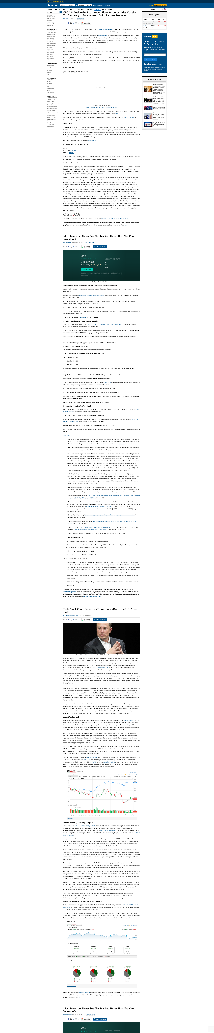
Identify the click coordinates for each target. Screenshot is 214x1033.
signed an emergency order (100, 667)
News (97, 9)
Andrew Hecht (50, 31)
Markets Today (51, 16)
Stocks (50, 9)
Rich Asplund (50, 52)
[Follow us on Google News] (85, 23)
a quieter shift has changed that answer (91, 295)
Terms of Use (147, 69)
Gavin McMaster (51, 42)
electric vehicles (128, 720)
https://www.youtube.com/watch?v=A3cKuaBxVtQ (101, 107)
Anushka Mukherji (84, 992)
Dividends (49, 83)
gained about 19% (109, 762)
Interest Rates (50, 88)
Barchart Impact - (67, 242)
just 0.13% (87, 760)
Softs (48, 74)
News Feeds (50, 25)
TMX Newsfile (50, 124)
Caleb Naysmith (51, 34)
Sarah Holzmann (51, 58)
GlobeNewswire (51, 122)
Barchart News (50, 18)
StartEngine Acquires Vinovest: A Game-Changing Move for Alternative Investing (110, 515)
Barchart (75, 615)
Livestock (49, 70)
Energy (49, 67)
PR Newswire (50, 126)
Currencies (80, 9)
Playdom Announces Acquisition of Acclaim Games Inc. (98, 527)
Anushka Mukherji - (68, 615)
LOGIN (151, 5)
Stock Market (50, 92)
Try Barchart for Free (160, 5)
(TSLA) (76, 658)
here (116, 114)
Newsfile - (65, 18)
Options (57, 9)
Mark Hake (50, 49)
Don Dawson (50, 38)
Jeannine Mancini (51, 43)
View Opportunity (68, 435)
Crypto (49, 81)
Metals (49, 72)
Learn (110, 9)
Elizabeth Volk (50, 40)
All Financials (50, 79)
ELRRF (145, 25)
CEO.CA (71, 153)
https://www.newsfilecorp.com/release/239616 (115, 219)
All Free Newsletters (52, 97)
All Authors (50, 60)
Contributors (50, 22)
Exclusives (49, 20)
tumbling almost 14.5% (107, 830)
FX (48, 87)
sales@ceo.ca (129, 117)
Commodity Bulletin (52, 108)
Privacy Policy (155, 69)
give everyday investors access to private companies (104, 324)
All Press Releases (51, 117)
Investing (90, 9)
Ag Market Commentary (53, 112)
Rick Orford (50, 54)
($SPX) (94, 762)
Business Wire (50, 121)
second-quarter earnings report (85, 826)
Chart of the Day (51, 24)
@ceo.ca (73, 150)
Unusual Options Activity (53, 103)
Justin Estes (50, 47)
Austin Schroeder (51, 32)
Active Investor (51, 101)
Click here (122, 444)
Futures (71, 9)
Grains (48, 69)
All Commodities (51, 65)
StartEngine (107, 382)
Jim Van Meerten (51, 45)
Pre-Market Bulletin (52, 106)
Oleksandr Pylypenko (52, 51)
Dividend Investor (51, 104)
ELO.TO (145, 21)
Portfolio (101, 5)
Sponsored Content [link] (90, 242)
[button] (165, 9)
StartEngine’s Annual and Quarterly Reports (100, 506)
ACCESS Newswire (51, 119)
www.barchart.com (71, 818)
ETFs (64, 9)
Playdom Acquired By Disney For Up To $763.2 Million (90, 530)
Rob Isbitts (50, 56)
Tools (104, 9)
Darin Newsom (51, 36)
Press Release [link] (80, 18)
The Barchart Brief (51, 99)
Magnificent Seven (92, 757)
